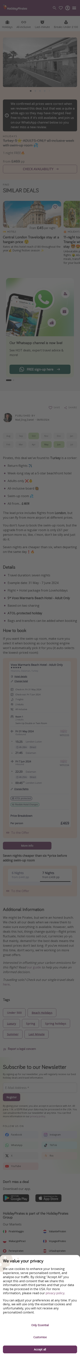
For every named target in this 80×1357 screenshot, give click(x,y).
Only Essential (40, 1325)
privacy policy (55, 1293)
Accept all (40, 1349)
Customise (40, 1337)
